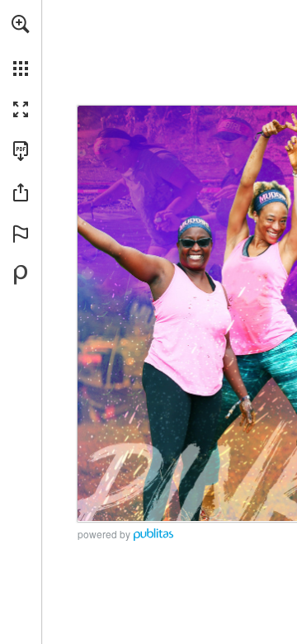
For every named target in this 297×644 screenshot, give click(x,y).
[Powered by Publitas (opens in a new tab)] (20, 275)
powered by (104, 534)
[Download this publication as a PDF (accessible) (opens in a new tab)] (20, 151)
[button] (20, 24)
